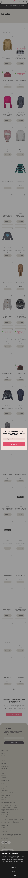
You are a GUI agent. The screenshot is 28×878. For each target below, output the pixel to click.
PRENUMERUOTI (14, 444)
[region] (14, 864)
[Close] (25, 430)
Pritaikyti (14, 871)
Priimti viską (14, 867)
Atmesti (14, 875)
